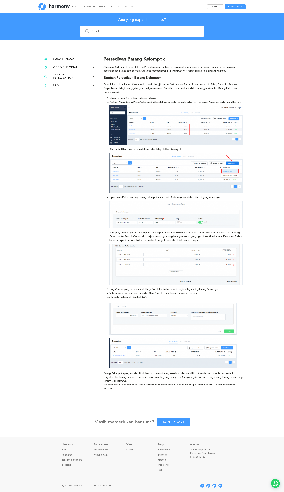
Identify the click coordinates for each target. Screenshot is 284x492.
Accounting (164, 450)
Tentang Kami (101, 450)
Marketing (163, 465)
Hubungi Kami (101, 455)
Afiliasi (129, 450)
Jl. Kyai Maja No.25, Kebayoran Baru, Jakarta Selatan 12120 (202, 453)
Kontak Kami (173, 422)
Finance (162, 460)
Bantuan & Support (72, 460)
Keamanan (67, 455)
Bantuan (128, 6)
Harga (75, 6)
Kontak (103, 6)
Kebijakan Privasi (102, 485)
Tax (160, 470)
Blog (114, 6)
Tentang (87, 6)
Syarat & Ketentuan (72, 485)
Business (162, 455)
